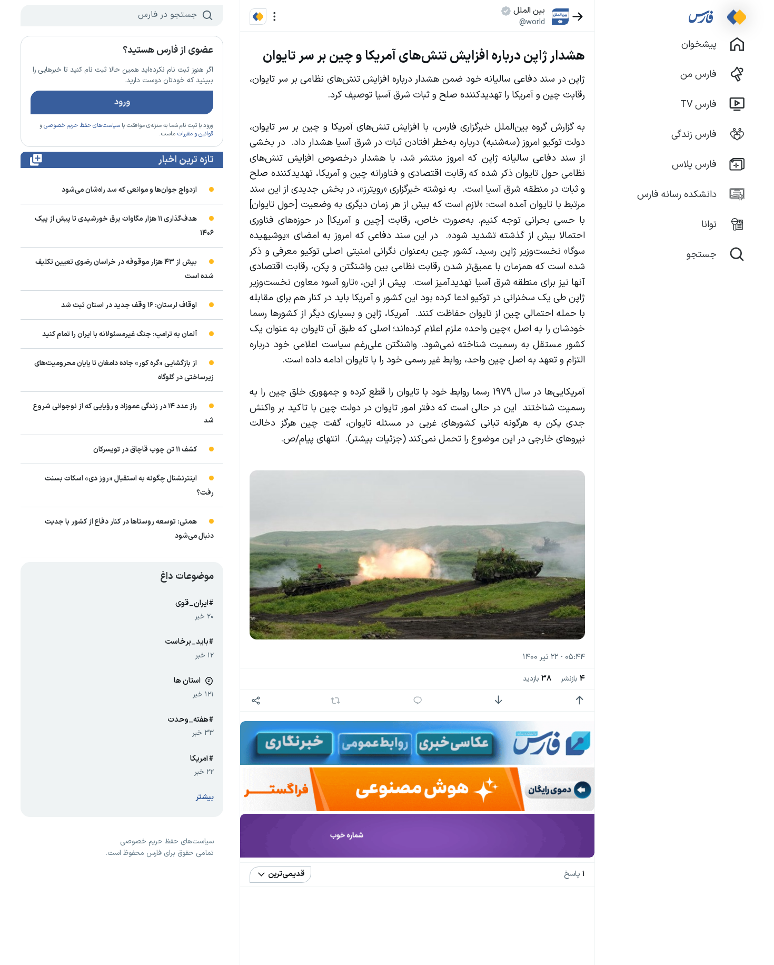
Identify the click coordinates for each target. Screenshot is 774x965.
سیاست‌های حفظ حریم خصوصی (82, 125)
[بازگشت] (578, 16)
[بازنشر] (336, 700)
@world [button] (532, 22)
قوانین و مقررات (195, 134)
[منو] (275, 17)
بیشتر (205, 797)
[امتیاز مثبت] (579, 700)
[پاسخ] (418, 700)
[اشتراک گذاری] (256, 700)
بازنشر (573, 678)
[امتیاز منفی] (498, 700)
